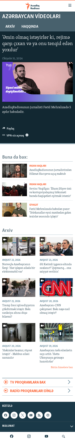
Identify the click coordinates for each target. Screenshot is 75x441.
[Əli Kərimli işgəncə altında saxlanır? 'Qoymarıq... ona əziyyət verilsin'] (56, 246)
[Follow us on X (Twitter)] (22, 415)
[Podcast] (47, 415)
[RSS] (39, 415)
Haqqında (29, 27)
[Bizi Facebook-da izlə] (11, 436)
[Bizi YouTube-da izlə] (46, 436)
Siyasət (33, 205)
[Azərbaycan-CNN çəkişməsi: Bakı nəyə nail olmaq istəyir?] (56, 287)
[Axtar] (63, 436)
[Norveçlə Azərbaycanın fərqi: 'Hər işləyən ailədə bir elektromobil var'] (18, 246)
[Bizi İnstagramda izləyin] (29, 436)
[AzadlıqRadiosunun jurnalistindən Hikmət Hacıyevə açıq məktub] (14, 171)
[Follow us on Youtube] (30, 415)
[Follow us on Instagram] (14, 415)
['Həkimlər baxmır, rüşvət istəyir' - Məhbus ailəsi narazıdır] (18, 332)
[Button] (8, 129)
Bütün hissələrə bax (62, 367)
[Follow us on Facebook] (5, 415)
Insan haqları (37, 166)
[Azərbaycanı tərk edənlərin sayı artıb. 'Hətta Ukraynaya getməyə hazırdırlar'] (56, 332)
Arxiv (10, 27)
